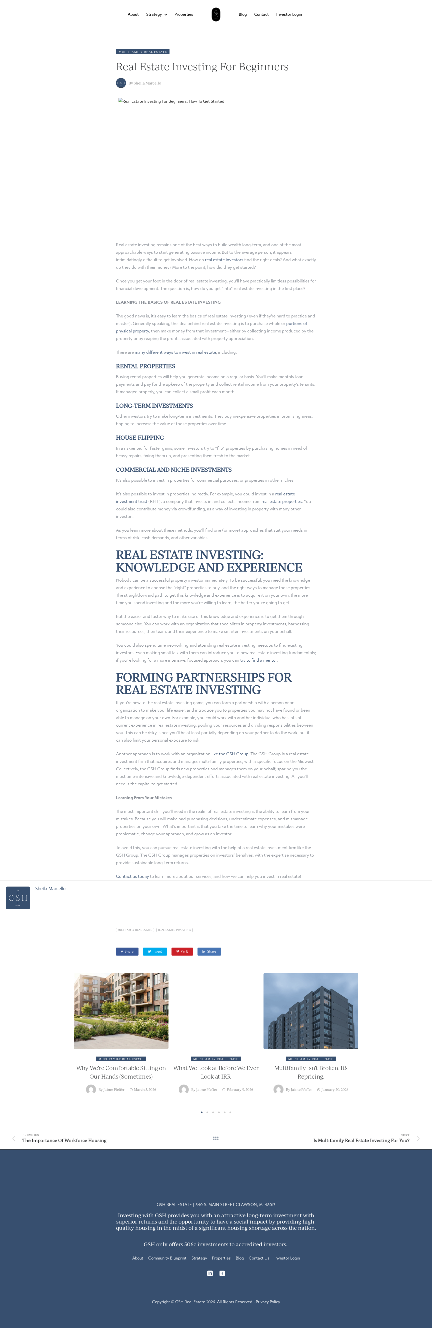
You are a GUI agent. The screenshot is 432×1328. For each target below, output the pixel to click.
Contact (261, 14)
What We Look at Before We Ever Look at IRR (215, 1072)
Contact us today (132, 876)
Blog (243, 14)
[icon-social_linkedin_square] (211, 1274)
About (133, 14)
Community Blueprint (167, 1258)
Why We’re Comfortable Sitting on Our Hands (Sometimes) (121, 1072)
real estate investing (174, 930)
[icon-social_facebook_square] (222, 1274)
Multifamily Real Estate (142, 51)
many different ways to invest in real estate (175, 352)
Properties (183, 14)
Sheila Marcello (147, 82)
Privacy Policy (268, 1302)
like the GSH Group (230, 754)
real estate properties (282, 501)
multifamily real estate (135, 930)
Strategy (154, 14)
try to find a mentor (258, 660)
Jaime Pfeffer (114, 1089)
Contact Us (259, 1258)
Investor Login (289, 14)
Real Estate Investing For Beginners (202, 65)
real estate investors (224, 259)
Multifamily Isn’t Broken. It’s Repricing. (311, 1072)
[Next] (368, 1040)
